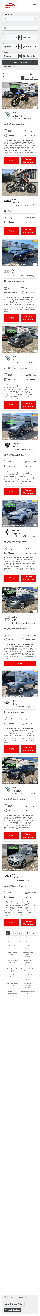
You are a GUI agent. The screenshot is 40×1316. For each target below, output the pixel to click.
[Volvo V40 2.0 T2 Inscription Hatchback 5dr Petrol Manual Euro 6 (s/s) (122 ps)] (20, 600)
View (11, 160)
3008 (15, 446)
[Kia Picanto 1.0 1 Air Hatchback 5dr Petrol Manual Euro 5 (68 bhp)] (20, 857)
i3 (13, 359)
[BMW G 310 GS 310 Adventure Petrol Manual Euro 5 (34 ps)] (20, 95)
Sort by (32, 74)
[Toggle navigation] (35, 6)
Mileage (5, 52)
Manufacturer (7, 15)
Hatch (15, 703)
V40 (14, 620)
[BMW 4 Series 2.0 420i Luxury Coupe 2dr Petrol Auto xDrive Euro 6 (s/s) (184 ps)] (20, 770)
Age (3, 43)
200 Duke (17, 202)
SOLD (6, 589)
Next (34, 933)
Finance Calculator (28, 160)
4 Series (17, 790)
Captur (16, 533)
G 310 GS (17, 115)
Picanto (16, 877)
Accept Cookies (12, 1310)
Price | (7, 33)
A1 (13, 272)
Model (4, 24)
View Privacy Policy (14, 1304)
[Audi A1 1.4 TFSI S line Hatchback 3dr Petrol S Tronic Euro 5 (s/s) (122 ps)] (20, 253)
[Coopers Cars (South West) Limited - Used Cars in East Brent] (9, 5)
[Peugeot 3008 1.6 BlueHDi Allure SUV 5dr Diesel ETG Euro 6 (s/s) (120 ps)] (20, 426)
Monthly (10, 33)
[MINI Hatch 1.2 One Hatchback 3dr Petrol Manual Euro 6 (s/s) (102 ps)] (20, 684)
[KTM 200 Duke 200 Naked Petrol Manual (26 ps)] (20, 182)
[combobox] (20, 18)
